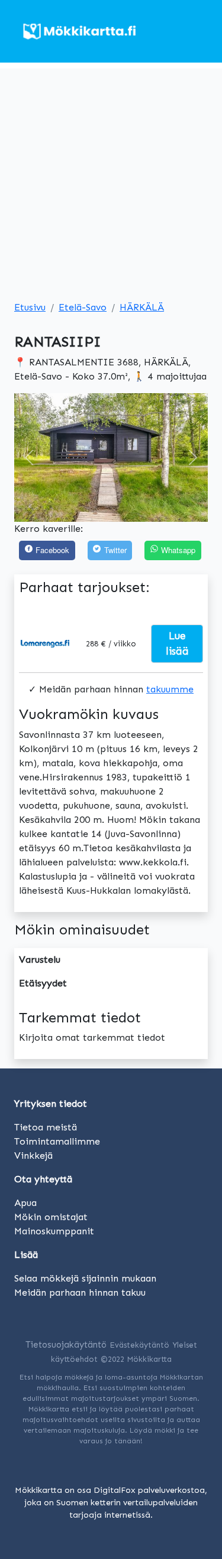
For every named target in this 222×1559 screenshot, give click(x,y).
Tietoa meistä (45, 1127)
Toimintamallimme (57, 1141)
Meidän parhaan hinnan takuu (80, 1292)
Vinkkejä (33, 1155)
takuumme (170, 689)
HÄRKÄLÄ (142, 307)
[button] (28, 457)
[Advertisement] (111, 179)
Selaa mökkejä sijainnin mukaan (85, 1278)
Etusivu (30, 307)
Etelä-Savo (83, 307)
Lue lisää (177, 643)
